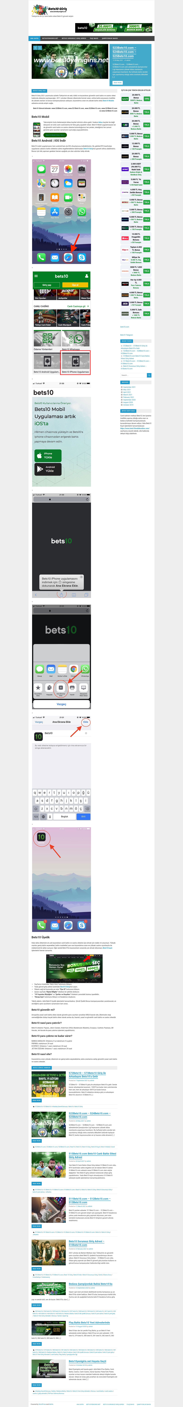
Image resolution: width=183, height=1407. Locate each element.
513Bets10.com (89, 1237)
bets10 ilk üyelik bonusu (82, 1319)
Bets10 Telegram (126, 340)
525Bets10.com (64, 1152)
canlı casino (109, 1396)
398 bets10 (82, 1316)
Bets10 (71, 1111)
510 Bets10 (39, 1280)
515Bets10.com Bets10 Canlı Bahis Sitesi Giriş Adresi (128, 52)
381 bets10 (65, 1355)
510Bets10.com (57, 1280)
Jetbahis (48, 1197)
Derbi (100, 1280)
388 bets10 (42, 1357)
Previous (35, 48)
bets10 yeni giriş (110, 1319)
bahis (53, 1396)
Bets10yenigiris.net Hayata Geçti (87, 1366)
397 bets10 (73, 1316)
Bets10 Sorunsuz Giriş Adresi (74, 38)
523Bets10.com (40, 1152)
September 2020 (129, 405)
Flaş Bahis (94, 38)
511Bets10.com (49, 1237)
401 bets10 (108, 1316)
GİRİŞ (147, 104)
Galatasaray (46, 1282)
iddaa (100, 127)
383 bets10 (82, 1355)
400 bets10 (99, 1316)
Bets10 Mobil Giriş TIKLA (55, 140)
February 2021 (128, 402)
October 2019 (128, 410)
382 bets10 (73, 1355)
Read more (118, 88)
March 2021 (127, 400)
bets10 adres (67, 1357)
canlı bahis (54, 1359)
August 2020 (128, 407)
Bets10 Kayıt (96, 1152)
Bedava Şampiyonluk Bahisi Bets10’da (90, 1289)
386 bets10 (108, 1355)
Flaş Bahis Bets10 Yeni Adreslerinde (89, 1327)
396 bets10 (65, 1316)
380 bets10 (56, 1355)
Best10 (72, 1152)
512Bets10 (59, 1237)
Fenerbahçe (36, 1282)
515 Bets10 (39, 1195)
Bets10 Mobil (105, 1152)
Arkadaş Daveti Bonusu (59, 1111)
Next (40, 48)
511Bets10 (38, 1237)
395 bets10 (56, 1316)
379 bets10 (47, 1355)
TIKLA (146, 117)
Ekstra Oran (107, 1280)
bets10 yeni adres (38, 1197)
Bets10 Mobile (108, 106)
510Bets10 (47, 1280)
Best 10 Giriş (68, 1280)
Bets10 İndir (78, 1280)
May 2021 (127, 395)
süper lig (65, 1321)
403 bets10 (42, 1319)
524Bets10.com (52, 1152)
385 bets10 (99, 1355)
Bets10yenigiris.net (50, 38)
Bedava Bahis (69, 1319)
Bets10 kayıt (107, 953)
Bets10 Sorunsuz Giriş (104, 1195)
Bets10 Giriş (88, 154)
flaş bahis (62, 1359)
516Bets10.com (69, 1195)
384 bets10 (91, 1355)
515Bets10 (47, 1195)
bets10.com (124, 332)
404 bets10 (51, 1319)
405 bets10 (59, 1319)
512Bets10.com (69, 1237)
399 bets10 (91, 1316)
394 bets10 (47, 1316)
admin (128, 60)
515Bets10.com (57, 1195)
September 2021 (129, 392)
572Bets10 (38, 1111)
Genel (113, 1152)
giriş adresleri (42, 1398)
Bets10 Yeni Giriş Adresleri (42, 1321)
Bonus (54, 1321)
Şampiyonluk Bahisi (110, 38)
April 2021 (127, 397)
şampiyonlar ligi (72, 1359)
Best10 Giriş (65, 992)
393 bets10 (39, 1316)
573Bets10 (47, 1111)
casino (35, 1398)
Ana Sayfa (34, 38)
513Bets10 (79, 1237)
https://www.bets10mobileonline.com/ (134, 433)
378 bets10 (39, 1355)
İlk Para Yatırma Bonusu (56, 1398)
